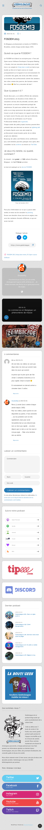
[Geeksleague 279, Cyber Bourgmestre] (9, 625)
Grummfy (22, 275)
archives (18, 144)
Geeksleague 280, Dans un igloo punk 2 (25, 615)
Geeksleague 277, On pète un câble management (26, 645)
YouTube (34, 144)
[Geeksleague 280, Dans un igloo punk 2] (9, 615)
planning (30, 212)
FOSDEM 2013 (11, 254)
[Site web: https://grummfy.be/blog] (22, 292)
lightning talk (36, 127)
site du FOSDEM (26, 167)
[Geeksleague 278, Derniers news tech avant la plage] (9, 635)
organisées (24, 122)
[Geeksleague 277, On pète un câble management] (9, 646)
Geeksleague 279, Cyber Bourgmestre (22, 625)
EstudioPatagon (28, 825)
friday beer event (23, 67)
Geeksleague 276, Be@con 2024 (25, 655)
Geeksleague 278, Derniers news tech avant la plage (27, 635)
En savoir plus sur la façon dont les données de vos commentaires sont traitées (20, 497)
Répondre (16, 393)
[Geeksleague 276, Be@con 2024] (9, 656)
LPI (27, 254)
